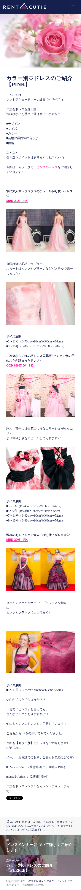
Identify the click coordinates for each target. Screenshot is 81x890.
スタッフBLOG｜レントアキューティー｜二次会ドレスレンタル (30, 6)
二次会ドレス (37, 829)
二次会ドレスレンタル (41, 825)
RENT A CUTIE (45, 822)
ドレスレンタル (19, 829)
